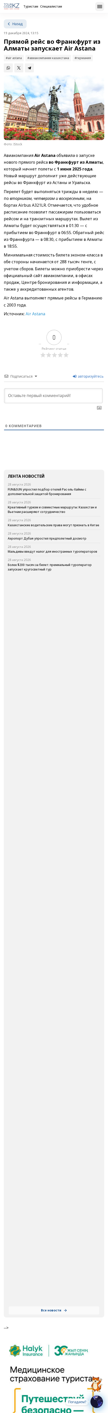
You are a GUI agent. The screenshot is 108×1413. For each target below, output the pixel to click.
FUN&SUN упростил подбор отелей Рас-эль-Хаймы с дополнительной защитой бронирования (47, 491)
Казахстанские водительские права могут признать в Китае (53, 525)
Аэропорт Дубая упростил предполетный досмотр (47, 538)
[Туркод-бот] (96, 1381)
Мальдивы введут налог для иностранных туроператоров (52, 551)
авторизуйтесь (90, 376)
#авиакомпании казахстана (48, 58)
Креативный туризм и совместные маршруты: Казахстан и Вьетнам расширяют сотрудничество (52, 509)
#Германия (83, 58)
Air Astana (35, 314)
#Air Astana (14, 58)
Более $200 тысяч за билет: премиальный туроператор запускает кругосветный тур (50, 567)
